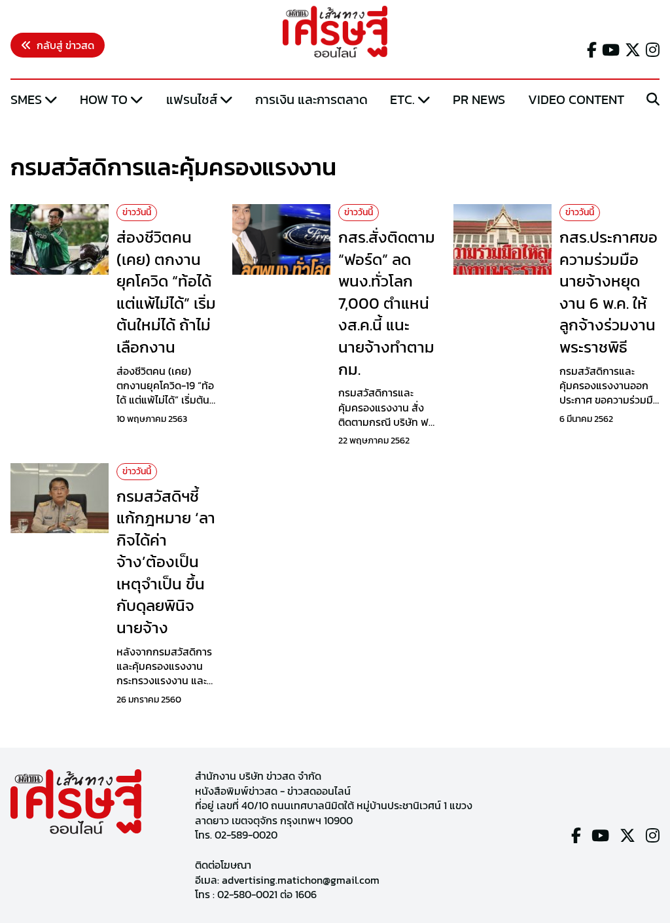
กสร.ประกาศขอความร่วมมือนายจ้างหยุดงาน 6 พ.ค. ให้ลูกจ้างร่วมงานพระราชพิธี (608, 292)
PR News (479, 99)
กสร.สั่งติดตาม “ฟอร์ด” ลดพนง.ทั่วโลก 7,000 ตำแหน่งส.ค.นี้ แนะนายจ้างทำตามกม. (386, 303)
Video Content (576, 99)
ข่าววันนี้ (136, 212)
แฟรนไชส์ (191, 99)
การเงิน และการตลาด (311, 99)
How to (104, 99)
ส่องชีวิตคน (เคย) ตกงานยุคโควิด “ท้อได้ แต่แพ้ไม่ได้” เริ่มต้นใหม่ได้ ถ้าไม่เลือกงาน (166, 292)
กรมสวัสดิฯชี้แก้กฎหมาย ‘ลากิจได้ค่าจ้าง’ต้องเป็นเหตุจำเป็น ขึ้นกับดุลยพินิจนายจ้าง (165, 562)
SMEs (26, 99)
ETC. (402, 99)
